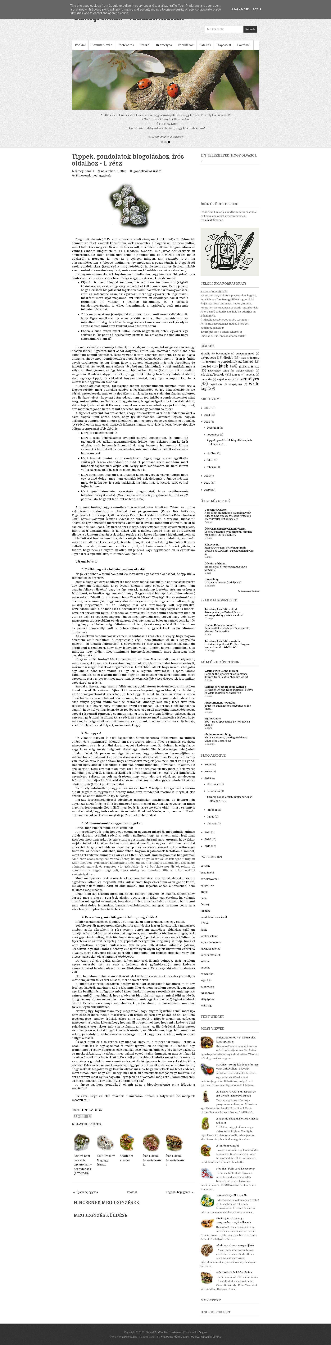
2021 (207, 480)
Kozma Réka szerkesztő (220, 629)
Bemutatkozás (102, 45)
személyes (248, 383)
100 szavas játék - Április (231, 1199)
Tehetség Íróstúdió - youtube (223, 645)
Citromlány (212, 583)
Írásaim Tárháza (215, 568)
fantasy (254, 362)
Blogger (202, 1336)
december (213, 432)
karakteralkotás (245, 375)
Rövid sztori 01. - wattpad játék (235, 1249)
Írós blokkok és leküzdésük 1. (175, 1164)
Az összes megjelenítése (248, 595)
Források (244, 45)
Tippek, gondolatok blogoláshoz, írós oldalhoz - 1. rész (128, 164)
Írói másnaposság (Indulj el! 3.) (223, 587)
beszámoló (223, 358)
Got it (256, 9)
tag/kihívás (216, 388)
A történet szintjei (227, 1150)
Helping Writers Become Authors (225, 691)
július (210, 464)
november (213, 439)
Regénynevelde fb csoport (90, 519)
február (211, 471)
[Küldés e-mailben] (75, 1121)
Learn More (240, 9)
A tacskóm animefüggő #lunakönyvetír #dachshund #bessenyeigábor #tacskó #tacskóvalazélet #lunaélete (228, 520)
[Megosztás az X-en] (83, 1121)
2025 (207, 412)
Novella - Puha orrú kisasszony (235, 1173)
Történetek (126, 45)
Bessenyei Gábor (215, 514)
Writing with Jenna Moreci (221, 675)
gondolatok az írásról (147, 175)
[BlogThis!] (79, 1121)
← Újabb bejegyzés (85, 1196)
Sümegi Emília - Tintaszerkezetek (164, 1336)
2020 (207, 487)
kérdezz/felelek (212, 379)
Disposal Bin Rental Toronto (206, 1341)
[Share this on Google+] (91, 1114)
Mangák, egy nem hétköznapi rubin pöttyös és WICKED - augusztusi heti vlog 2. (229, 555)
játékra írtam (249, 371)
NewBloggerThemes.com (175, 1341)
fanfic (243, 362)
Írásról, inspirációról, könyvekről (225, 533)
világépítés (235, 388)
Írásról (145, 45)
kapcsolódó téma (218, 375)
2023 (207, 426)
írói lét (206, 371)
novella (250, 379)
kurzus (236, 379)
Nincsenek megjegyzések (93, 179)
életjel (228, 362)
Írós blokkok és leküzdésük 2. (152, 1164)
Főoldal (80, 45)
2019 (207, 494)
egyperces (208, 362)
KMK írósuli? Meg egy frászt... (106, 1164)
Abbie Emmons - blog (218, 738)
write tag (206, 1010)
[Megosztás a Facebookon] (86, 1121)
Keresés (250, 29)
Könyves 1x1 (212, 549)
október (212, 457)
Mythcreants (213, 723)
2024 (207, 419)
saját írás (224, 383)
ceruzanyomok (245, 358)
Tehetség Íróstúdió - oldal (221, 613)
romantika (206, 384)
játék (223, 370)
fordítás (211, 366)
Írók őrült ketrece (212, 224)
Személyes (164, 45)
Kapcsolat (224, 45)
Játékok (205, 45)
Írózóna (111, 523)
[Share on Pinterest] (96, 1114)
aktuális (205, 358)
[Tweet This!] (86, 1114)
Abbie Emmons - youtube (220, 707)
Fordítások (186, 45)
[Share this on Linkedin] (100, 1114)
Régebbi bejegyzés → (180, 1196)
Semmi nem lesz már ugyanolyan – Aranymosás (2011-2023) (83, 1169)
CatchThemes (129, 1341)
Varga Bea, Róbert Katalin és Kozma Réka (150, 519)
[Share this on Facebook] (82, 1114)
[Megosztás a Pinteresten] (90, 1121)
